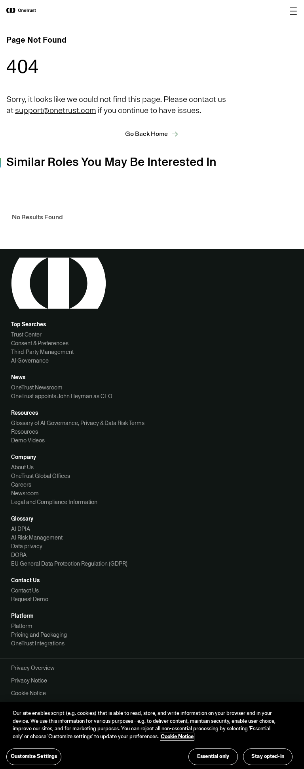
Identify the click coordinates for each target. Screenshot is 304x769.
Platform (21, 626)
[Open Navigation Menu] (293, 11)
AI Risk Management (37, 537)
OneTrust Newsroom (37, 387)
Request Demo (29, 599)
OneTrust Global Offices (40, 476)
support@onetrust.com (55, 110)
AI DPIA (20, 529)
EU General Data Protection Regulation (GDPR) (69, 563)
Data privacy (26, 546)
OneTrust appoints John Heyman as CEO (61, 396)
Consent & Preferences (39, 343)
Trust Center (26, 334)
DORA (19, 555)
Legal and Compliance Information (54, 502)
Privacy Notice (29, 680)
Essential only (213, 756)
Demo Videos (28, 440)
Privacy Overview (33, 668)
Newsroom (25, 493)
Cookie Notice (28, 693)
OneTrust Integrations (38, 643)
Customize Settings (34, 756)
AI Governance (30, 360)
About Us (22, 467)
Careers (21, 484)
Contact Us (25, 590)
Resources (24, 431)
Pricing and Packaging (39, 634)
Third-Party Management (42, 352)
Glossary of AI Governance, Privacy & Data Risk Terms (77, 423)
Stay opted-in (267, 756)
